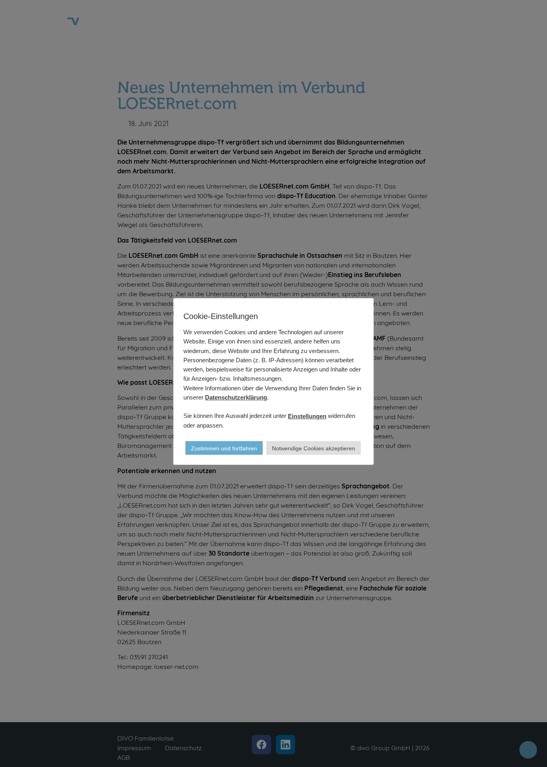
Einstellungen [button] (307, 415)
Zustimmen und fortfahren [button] (224, 448)
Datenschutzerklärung (236, 397)
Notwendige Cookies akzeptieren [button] (313, 448)
